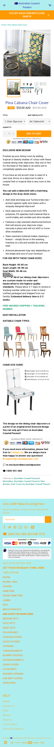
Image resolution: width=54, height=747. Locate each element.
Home (3, 25)
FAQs (5, 710)
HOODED (7, 586)
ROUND (6, 577)
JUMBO (7, 600)
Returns (7, 715)
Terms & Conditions (13, 728)
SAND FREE (8, 591)
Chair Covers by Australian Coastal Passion (30, 484)
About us (7, 719)
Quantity (7, 127)
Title (5, 115)
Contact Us (17, 452)
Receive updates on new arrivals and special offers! (25, 511)
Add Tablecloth (35, 115)
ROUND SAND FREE (13, 595)
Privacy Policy (10, 724)
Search (6, 701)
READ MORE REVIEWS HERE (17, 563)
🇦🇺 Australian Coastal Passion (27, 5)
